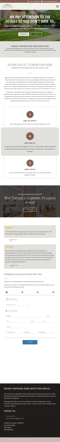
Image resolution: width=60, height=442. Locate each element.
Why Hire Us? (30, 143)
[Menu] (57, 6)
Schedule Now (23, 34)
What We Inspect (30, 121)
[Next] (54, 226)
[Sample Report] (30, 163)
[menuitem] (57, 6)
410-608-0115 (10, 416)
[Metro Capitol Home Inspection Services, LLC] (7, 6)
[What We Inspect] (30, 114)
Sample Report (30, 169)
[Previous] (51, 226)
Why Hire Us (36, 34)
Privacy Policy (42, 439)
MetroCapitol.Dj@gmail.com (51, 1)
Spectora (36, 439)
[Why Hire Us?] (30, 136)
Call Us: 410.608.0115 (35, 1)
